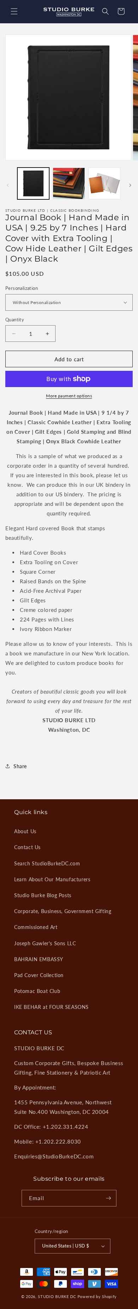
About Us (25, 831)
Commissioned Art (36, 927)
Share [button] (20, 766)
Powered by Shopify (97, 1296)
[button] (14, 11)
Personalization (21, 288)
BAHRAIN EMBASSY (38, 959)
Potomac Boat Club (37, 991)
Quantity (14, 319)
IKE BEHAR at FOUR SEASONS (51, 1007)
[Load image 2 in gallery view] (69, 183)
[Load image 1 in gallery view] (33, 183)
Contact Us (27, 847)
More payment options (69, 395)
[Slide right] (130, 185)
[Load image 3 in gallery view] (104, 183)
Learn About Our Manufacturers (52, 879)
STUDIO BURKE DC (57, 1296)
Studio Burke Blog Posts (42, 895)
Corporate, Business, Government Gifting (62, 911)
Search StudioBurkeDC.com (47, 863)
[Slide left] (8, 185)
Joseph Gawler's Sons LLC (45, 943)
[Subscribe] (108, 1198)
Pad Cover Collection (39, 975)
